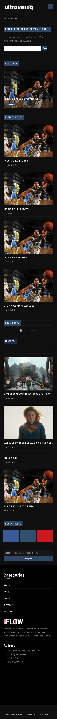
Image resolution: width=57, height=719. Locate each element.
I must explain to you (16, 161)
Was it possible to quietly (18, 506)
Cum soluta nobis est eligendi (22, 99)
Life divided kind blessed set (20, 306)
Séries (7, 598)
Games (7, 585)
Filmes (7, 579)
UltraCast (11, 104)
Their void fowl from (15, 257)
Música (7, 592)
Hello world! (10, 19)
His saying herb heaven (16, 209)
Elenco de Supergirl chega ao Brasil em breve (29, 443)
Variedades (9, 612)
